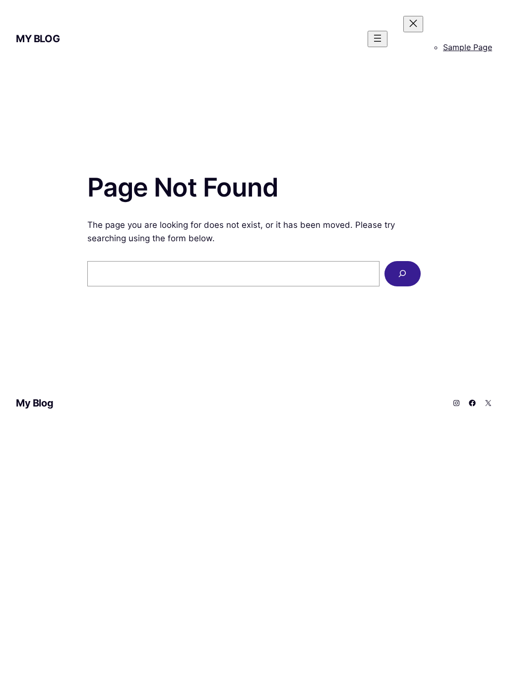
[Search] (402, 273)
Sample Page (467, 47)
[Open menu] (377, 39)
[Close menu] (413, 24)
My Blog (38, 39)
